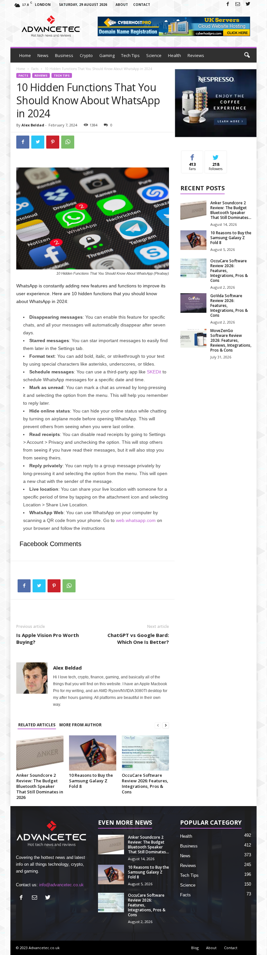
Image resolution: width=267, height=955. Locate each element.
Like (192, 155)
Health (174, 55)
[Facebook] (228, 4)
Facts (34, 68)
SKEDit (154, 371)
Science (154, 55)
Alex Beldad (32, 125)
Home (25, 55)
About (122, 4)
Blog (195, 947)
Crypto (86, 55)
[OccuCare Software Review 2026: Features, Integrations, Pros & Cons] (145, 753)
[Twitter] (248, 4)
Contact (141, 4)
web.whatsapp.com (136, 520)
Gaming (107, 55)
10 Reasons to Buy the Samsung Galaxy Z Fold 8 (91, 780)
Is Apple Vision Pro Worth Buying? (47, 638)
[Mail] (238, 4)
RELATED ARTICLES (36, 725)
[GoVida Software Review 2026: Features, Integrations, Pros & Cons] (193, 303)
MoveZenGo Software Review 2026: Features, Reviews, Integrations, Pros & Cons (230, 340)
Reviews (196, 55)
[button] (247, 55)
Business (64, 55)
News (43, 55)
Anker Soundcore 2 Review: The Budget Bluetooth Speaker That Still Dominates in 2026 (39, 786)
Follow (215, 155)
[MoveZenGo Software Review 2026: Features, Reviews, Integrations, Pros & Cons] (193, 338)
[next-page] (165, 725)
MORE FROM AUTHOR (80, 725)
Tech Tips (130, 55)
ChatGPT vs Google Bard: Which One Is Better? (138, 638)
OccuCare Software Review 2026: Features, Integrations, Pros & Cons (145, 783)
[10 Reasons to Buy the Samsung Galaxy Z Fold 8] (92, 753)
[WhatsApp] (67, 142)
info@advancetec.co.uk (61, 884)
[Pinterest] (52, 142)
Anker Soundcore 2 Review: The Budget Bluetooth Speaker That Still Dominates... (230, 210)
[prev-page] (158, 725)
